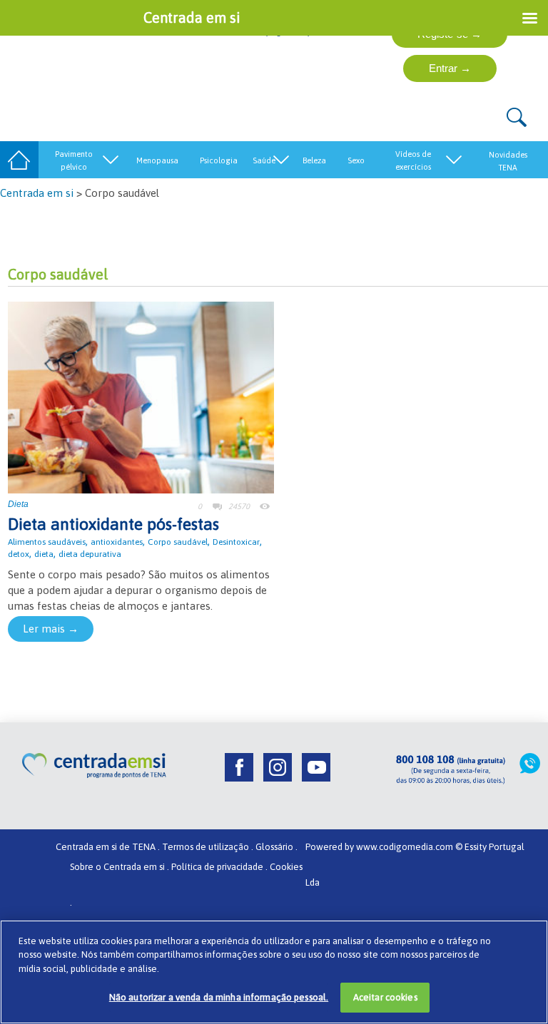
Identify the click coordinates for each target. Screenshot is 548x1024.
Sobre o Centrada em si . (119, 866)
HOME (19, 160)
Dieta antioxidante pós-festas (113, 524)
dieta (44, 554)
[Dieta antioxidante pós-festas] (141, 396)
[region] (274, 972)
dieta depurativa (90, 554)
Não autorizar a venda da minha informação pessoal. (219, 997)
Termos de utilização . (207, 846)
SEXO (356, 160)
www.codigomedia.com (405, 846)
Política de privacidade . (219, 866)
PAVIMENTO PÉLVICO (74, 160)
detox (18, 554)
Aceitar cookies (385, 997)
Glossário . (276, 846)
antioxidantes (117, 542)
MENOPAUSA (157, 160)
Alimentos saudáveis (47, 542)
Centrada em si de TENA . (108, 846)
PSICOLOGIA (219, 160)
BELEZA (314, 160)
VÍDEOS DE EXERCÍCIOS (413, 160)
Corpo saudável (178, 542)
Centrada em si (36, 193)
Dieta (18, 504)
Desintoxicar (236, 542)
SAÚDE (264, 160)
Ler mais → (50, 629)
